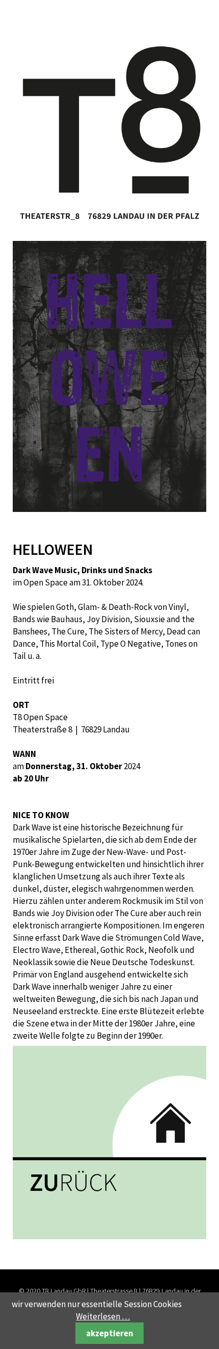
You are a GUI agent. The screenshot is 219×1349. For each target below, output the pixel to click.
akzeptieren (109, 1333)
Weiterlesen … (103, 1316)
